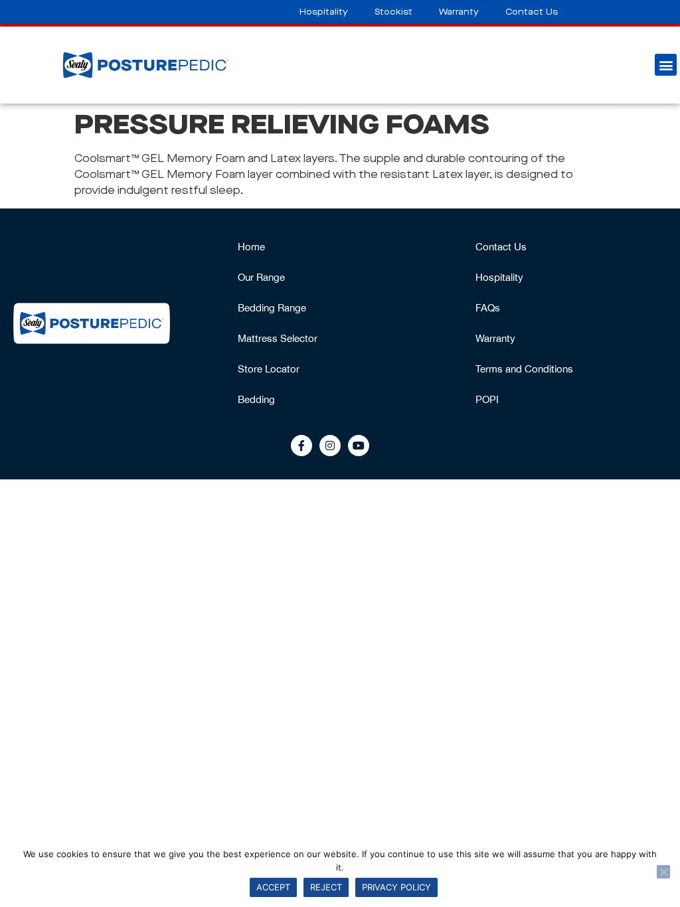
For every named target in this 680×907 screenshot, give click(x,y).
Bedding (256, 399)
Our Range (261, 277)
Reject (326, 887)
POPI (487, 399)
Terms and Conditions (524, 368)
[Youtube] (358, 445)
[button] (666, 65)
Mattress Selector (277, 338)
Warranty (459, 12)
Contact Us (531, 12)
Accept (273, 887)
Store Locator (268, 368)
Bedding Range (272, 307)
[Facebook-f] (301, 445)
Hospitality (323, 12)
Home (251, 246)
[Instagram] (330, 445)
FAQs (487, 307)
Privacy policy (396, 887)
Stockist (393, 12)
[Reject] (663, 871)
